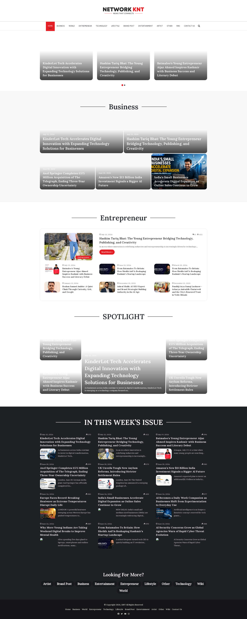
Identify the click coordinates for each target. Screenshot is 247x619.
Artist (160, 26)
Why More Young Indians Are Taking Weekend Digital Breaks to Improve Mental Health (63, 531)
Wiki (178, 26)
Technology (101, 26)
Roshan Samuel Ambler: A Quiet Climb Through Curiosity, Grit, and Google (77, 289)
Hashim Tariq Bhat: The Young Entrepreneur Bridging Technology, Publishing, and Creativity (164, 144)
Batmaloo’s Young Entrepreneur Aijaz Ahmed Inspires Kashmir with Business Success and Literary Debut (77, 272)
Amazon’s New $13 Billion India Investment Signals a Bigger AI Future (120, 181)
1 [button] (122, 85)
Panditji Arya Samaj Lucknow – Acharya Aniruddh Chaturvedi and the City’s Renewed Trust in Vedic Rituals (187, 290)
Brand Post (129, 26)
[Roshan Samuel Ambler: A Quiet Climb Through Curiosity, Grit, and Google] (52, 287)
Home (50, 26)
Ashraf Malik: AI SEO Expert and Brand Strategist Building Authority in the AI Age (131, 289)
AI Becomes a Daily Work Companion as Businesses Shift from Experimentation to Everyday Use (181, 501)
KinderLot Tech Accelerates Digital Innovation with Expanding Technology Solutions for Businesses (76, 144)
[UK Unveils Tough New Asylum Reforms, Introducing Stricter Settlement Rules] (106, 483)
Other (169, 26)
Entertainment (145, 26)
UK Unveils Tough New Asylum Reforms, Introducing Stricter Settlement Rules (118, 471)
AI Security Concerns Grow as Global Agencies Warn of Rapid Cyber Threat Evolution (180, 531)
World (72, 26)
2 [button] (124, 85)
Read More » (106, 252)
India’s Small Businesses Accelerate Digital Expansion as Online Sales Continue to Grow (176, 181)
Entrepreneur (85, 26)
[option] (66, 57)
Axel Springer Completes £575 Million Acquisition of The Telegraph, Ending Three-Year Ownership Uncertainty (186, 348)
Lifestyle (115, 26)
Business (61, 26)
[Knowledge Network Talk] (123, 10)
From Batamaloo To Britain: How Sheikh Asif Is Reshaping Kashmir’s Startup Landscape (131, 271)
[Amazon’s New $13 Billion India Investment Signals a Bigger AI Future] (123, 171)
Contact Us (189, 26)
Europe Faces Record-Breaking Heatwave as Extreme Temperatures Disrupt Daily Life (63, 501)
